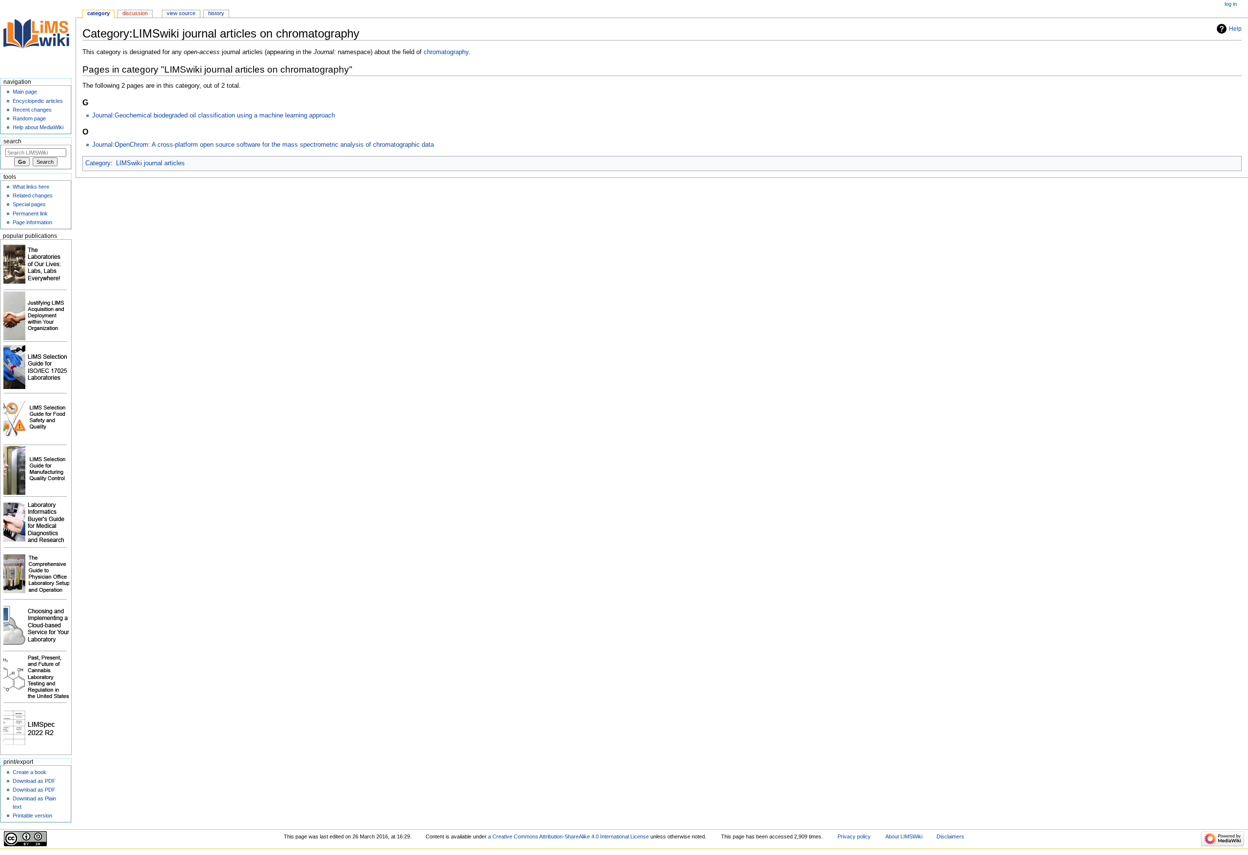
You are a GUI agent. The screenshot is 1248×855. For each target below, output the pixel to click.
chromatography (446, 52)
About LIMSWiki (903, 836)
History (216, 13)
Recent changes (32, 110)
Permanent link (30, 213)
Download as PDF (34, 781)
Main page (25, 92)
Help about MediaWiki (38, 127)
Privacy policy (854, 836)
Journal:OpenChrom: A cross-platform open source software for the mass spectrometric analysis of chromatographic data (263, 144)
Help (1235, 28)
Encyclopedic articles (38, 101)
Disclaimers (950, 836)
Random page (29, 118)
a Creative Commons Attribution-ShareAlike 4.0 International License (568, 836)
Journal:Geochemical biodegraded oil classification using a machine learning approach (213, 115)
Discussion (135, 13)
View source (181, 13)
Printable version (32, 815)
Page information (32, 222)
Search (12, 141)
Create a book (29, 772)
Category (98, 163)
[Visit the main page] (38, 38)
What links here (31, 187)
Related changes (33, 195)
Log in (1231, 4)
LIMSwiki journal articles (150, 163)
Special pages (29, 204)
